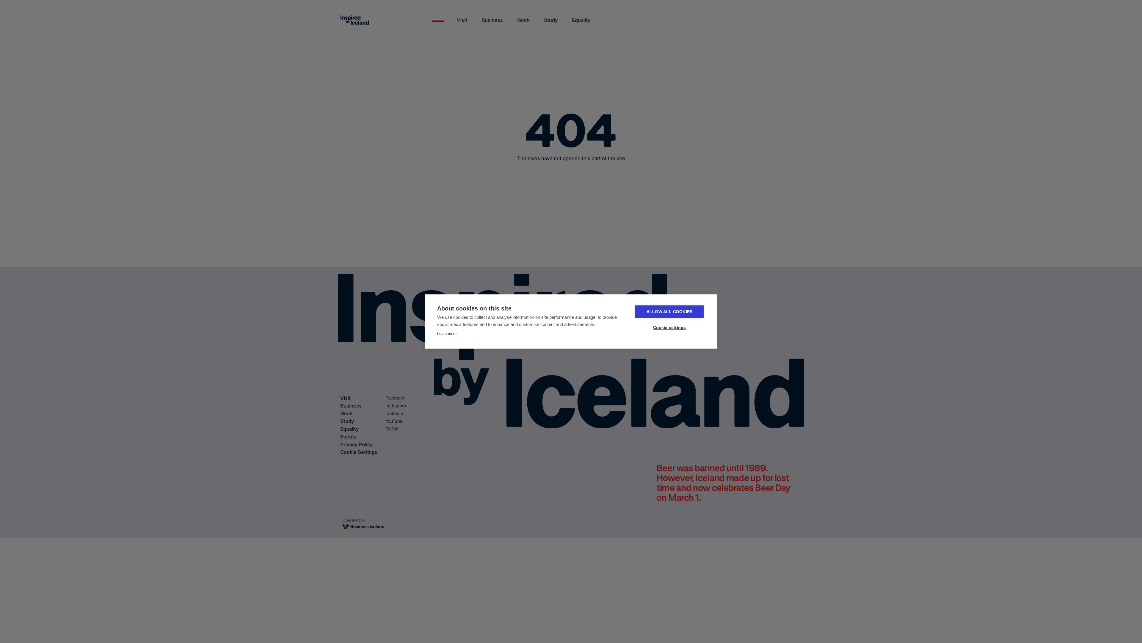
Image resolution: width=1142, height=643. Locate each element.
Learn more (447, 333)
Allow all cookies (669, 312)
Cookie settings (669, 327)
